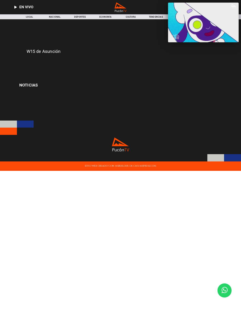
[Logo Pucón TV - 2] (120, 11)
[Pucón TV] (81, 63)
